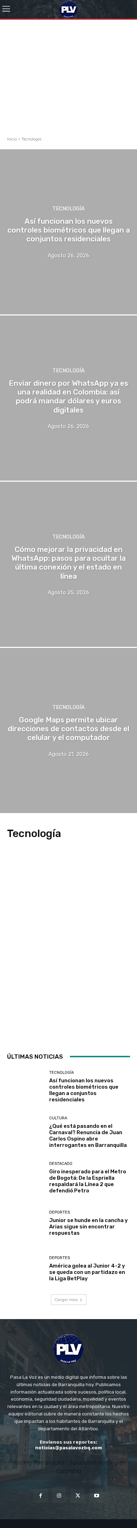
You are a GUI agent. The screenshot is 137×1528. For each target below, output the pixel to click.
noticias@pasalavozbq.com (68, 1447)
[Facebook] (40, 1496)
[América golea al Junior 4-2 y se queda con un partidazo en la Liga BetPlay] (25, 1268)
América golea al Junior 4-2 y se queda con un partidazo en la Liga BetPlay (87, 1272)
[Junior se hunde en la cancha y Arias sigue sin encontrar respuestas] (25, 1223)
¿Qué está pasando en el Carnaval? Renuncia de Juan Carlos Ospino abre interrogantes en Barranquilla (88, 1135)
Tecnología (68, 208)
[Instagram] (59, 1496)
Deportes (59, 1212)
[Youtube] (96, 1496)
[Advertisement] (68, 67)
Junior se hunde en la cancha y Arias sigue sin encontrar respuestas (88, 1226)
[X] (78, 1496)
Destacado (60, 1164)
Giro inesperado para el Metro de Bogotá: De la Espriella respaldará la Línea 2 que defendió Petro (87, 1181)
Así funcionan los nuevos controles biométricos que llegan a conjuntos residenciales (83, 1090)
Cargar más (66, 1299)
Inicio (12, 139)
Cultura (58, 1118)
